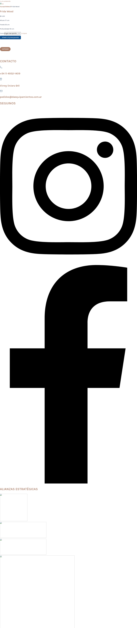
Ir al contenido (5, 1)
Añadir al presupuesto (10, 37)
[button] (5, 49)
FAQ (5, 32)
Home (6, 14)
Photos (7, 41)
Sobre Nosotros (11, 23)
